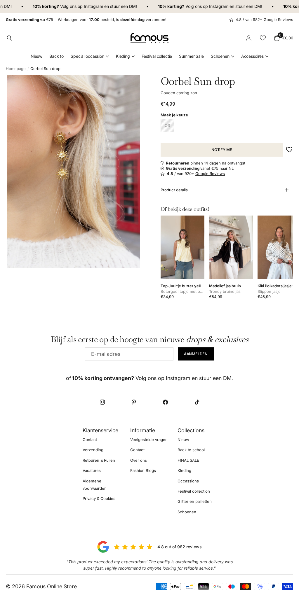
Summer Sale (191, 56)
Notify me (221, 149)
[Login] (248, 38)
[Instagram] (102, 402)
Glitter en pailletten (195, 501)
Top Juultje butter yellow (182, 286)
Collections (191, 430)
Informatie (142, 430)
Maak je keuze (174, 115)
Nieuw (36, 56)
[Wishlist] (262, 38)
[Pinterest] (133, 402)
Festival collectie (157, 56)
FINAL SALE (188, 460)
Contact (90, 439)
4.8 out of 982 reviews (179, 546)
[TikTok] (196, 402)
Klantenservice (100, 430)
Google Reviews (210, 173)
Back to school (191, 449)
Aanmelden (196, 353)
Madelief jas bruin (225, 286)
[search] (9, 37)
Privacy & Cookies (99, 498)
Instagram (86, 6)
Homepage (16, 68)
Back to (56, 56)
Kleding (184, 470)
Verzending (93, 449)
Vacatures (92, 470)
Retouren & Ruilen (99, 460)
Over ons (138, 460)
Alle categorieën (90, 56)
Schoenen (187, 511)
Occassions (188, 480)
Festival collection (194, 491)
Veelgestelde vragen (149, 439)
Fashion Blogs (143, 470)
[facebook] (165, 402)
